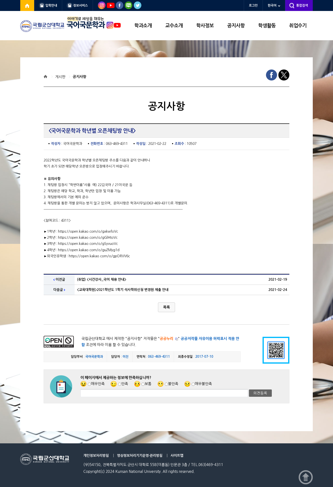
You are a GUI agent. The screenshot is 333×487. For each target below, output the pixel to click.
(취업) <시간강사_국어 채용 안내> (101, 279)
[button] (166, 307)
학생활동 (267, 25)
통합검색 (302, 5)
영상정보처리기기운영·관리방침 (139, 455)
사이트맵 (177, 455)
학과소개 (143, 25)
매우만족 (98, 384)
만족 (124, 384)
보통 (148, 384)
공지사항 (236, 25)
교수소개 (174, 25)
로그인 (253, 5)
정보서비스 (80, 5)
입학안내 (51, 5)
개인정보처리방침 (96, 455)
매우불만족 (203, 384)
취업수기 (298, 25)
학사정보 (205, 25)
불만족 (173, 384)
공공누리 (166, 338)
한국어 (272, 5)
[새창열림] (27, 5)
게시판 (60, 77)
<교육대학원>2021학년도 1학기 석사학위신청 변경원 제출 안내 (122, 289)
